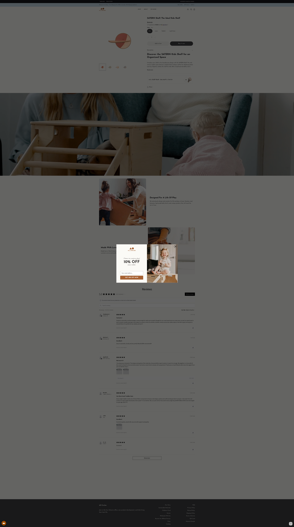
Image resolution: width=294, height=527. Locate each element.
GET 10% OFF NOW (131, 277)
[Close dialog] (175, 246)
